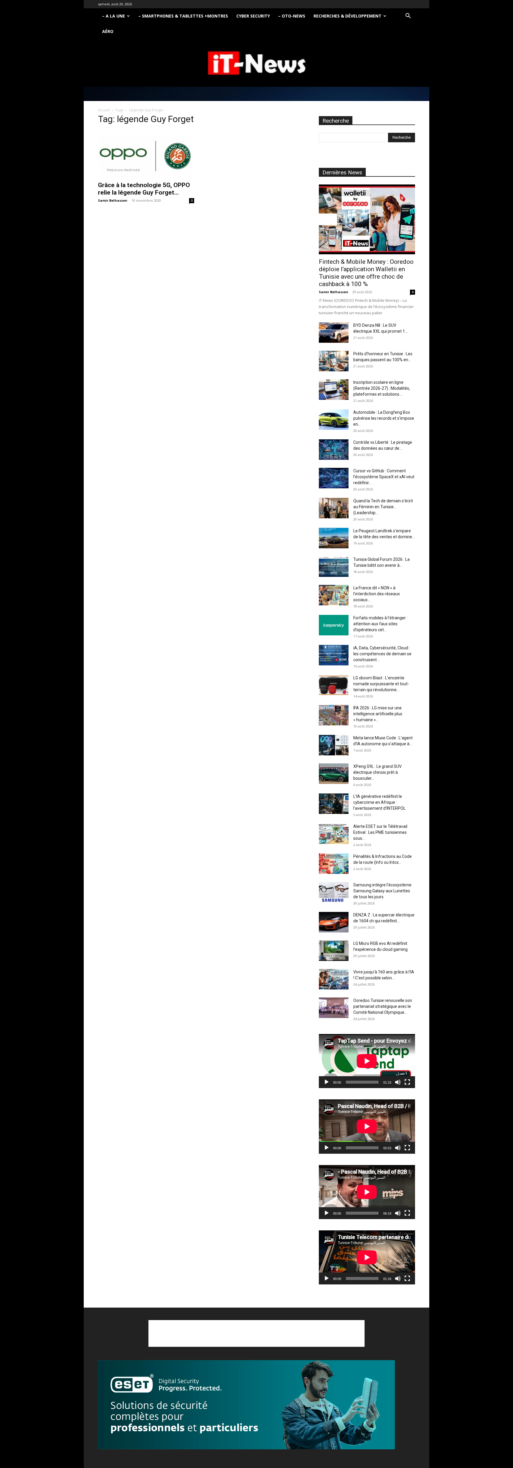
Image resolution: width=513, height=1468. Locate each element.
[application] (367, 1061)
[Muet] (398, 1082)
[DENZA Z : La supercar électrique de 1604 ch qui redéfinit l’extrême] (334, 922)
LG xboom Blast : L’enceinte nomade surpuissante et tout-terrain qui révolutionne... (381, 683)
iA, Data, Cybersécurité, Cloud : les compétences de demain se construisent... (382, 653)
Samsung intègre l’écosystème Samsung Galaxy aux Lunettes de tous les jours (382, 891)
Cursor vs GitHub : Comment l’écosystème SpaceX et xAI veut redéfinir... (383, 476)
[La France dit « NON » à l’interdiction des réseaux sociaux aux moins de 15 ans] (334, 595)
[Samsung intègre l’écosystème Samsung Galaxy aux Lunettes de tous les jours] (334, 892)
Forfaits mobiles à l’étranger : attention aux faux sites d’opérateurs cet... (380, 623)
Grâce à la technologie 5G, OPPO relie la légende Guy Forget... (144, 188)
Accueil (104, 110)
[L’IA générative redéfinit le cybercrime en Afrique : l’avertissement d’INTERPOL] (334, 803)
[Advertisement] (256, 1333)
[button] (408, 16)
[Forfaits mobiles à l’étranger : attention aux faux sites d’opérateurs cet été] (334, 625)
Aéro (107, 31)
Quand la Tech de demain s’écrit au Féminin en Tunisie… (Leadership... (383, 506)
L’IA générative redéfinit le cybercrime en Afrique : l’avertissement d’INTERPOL (379, 802)
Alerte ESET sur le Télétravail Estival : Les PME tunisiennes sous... (380, 832)
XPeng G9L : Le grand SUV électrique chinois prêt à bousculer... (377, 772)
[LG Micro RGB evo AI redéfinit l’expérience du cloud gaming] (334, 950)
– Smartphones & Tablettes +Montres (183, 16)
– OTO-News (291, 16)
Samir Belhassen (112, 200)
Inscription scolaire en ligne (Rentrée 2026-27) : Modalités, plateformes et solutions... (381, 388)
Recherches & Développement (347, 16)
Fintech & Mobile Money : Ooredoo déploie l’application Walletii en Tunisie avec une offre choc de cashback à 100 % (366, 273)
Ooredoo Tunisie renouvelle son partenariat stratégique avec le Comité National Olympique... (382, 1006)
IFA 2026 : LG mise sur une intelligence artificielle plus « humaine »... (377, 713)
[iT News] (256, 63)
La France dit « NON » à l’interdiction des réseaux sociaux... (376, 593)
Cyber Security (253, 16)
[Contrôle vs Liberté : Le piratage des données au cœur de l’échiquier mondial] (334, 449)
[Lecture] (327, 1082)
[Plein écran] (407, 1082)
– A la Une (113, 16)
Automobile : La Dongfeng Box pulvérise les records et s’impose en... (383, 418)
